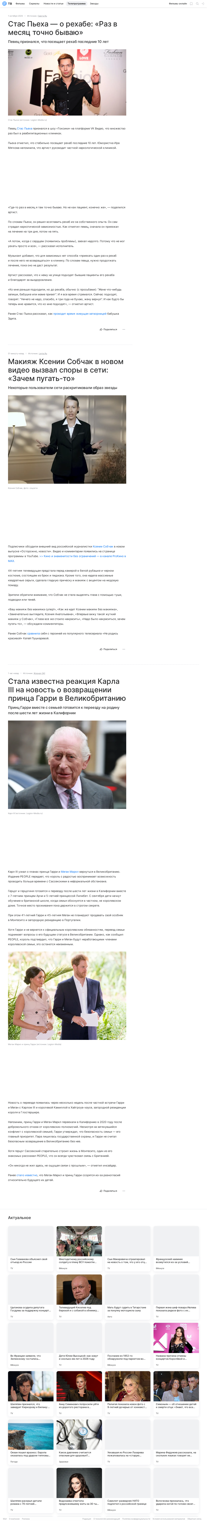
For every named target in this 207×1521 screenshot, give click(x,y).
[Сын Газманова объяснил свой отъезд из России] (30, 1248)
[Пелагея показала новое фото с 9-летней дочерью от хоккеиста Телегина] (127, 1393)
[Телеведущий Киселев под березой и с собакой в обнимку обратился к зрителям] (79, 1297)
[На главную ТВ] (9, 3)
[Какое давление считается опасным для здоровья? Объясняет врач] (79, 1442)
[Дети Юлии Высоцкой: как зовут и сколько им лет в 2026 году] (79, 1345)
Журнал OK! (39, 673)
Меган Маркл (70, 871)
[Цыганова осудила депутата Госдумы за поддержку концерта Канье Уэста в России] (30, 1297)
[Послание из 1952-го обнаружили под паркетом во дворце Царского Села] (127, 1345)
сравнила (33, 633)
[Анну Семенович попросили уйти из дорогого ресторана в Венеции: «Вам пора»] (79, 1393)
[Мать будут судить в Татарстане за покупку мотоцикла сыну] (127, 1297)
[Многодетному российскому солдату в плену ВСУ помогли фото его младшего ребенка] (79, 1248)
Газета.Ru (42, 16)
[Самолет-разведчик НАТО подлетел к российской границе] (127, 1490)
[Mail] (4, 3)
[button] (67, 82)
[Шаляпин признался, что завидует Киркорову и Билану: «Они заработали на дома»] (30, 1393)
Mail (5, 1519)
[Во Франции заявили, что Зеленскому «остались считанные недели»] (30, 1345)
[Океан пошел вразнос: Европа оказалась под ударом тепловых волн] (30, 1442)
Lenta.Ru (43, 353)
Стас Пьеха (24, 128)
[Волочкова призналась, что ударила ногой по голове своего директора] (176, 1490)
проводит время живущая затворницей (80, 313)
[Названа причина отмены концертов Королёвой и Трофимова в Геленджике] (176, 1345)
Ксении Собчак (103, 546)
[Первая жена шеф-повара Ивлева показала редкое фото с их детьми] (176, 1297)
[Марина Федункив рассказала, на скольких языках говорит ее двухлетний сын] (176, 1442)
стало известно (27, 1175)
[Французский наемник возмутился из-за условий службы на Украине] (176, 1248)
